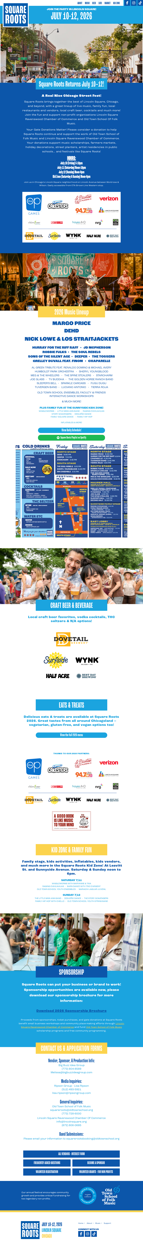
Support (107, 1223)
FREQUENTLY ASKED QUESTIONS (47, 1163)
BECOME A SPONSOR (96, 1163)
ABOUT (79, 3)
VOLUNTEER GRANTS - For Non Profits (96, 1172)
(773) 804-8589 (71, 1069)
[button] (127, 3)
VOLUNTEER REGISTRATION (47, 1172)
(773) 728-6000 (71, 1113)
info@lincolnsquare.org (71, 1121)
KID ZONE (116, 3)
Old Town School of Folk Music (104, 1027)
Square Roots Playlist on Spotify (73, 437)
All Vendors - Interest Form (71, 1154)
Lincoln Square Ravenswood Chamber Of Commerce (71, 1118)
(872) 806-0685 (71, 1125)
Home (80, 1223)
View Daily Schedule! (71, 430)
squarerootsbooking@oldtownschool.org (92, 1139)
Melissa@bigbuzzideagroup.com (71, 1072)
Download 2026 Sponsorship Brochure (71, 1011)
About (89, 1223)
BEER (94, 3)
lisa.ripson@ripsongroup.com (71, 1093)
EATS (100, 3)
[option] (71, 62)
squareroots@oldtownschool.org (71, 1110)
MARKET (107, 3)
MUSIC (87, 3)
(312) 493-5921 (71, 1089)
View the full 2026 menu (71, 735)
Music (97, 1223)
